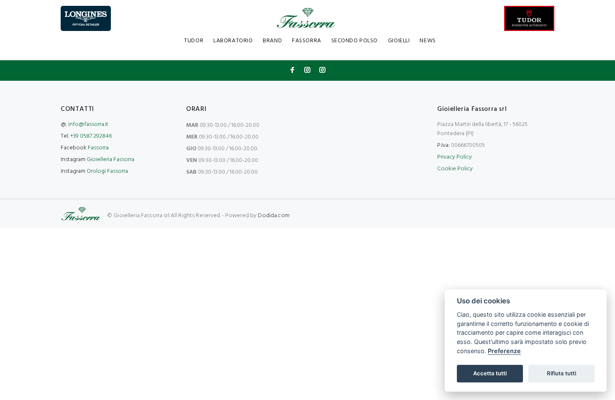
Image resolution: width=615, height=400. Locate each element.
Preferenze (504, 350)
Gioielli (399, 41)
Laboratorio (233, 41)
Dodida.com (273, 216)
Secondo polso (354, 41)
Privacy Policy (454, 157)
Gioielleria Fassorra (110, 159)
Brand (272, 41)
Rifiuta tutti (561, 373)
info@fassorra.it (88, 124)
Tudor (193, 41)
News (428, 41)
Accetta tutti (490, 373)
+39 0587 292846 (91, 136)
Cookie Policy (455, 169)
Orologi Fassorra (107, 171)
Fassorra (306, 41)
